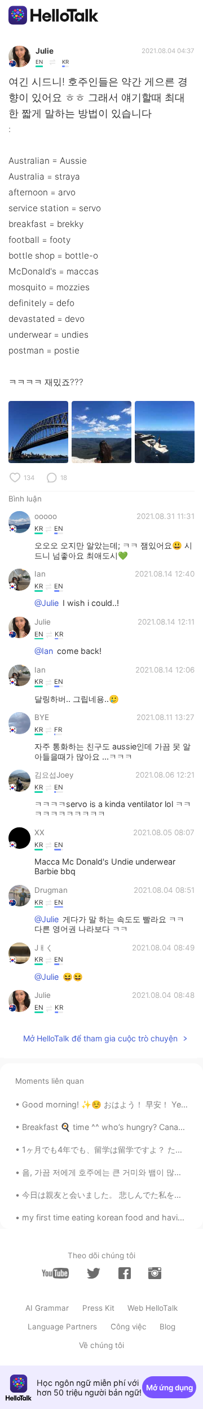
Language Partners (62, 1326)
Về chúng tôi (101, 1345)
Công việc (129, 1326)
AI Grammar (47, 1307)
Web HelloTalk (152, 1307)
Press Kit (98, 1307)
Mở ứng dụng (169, 1387)
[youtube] (55, 1273)
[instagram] (154, 1273)
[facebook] (124, 1273)
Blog (167, 1326)
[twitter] (93, 1273)
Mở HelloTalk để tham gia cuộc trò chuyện (100, 1038)
